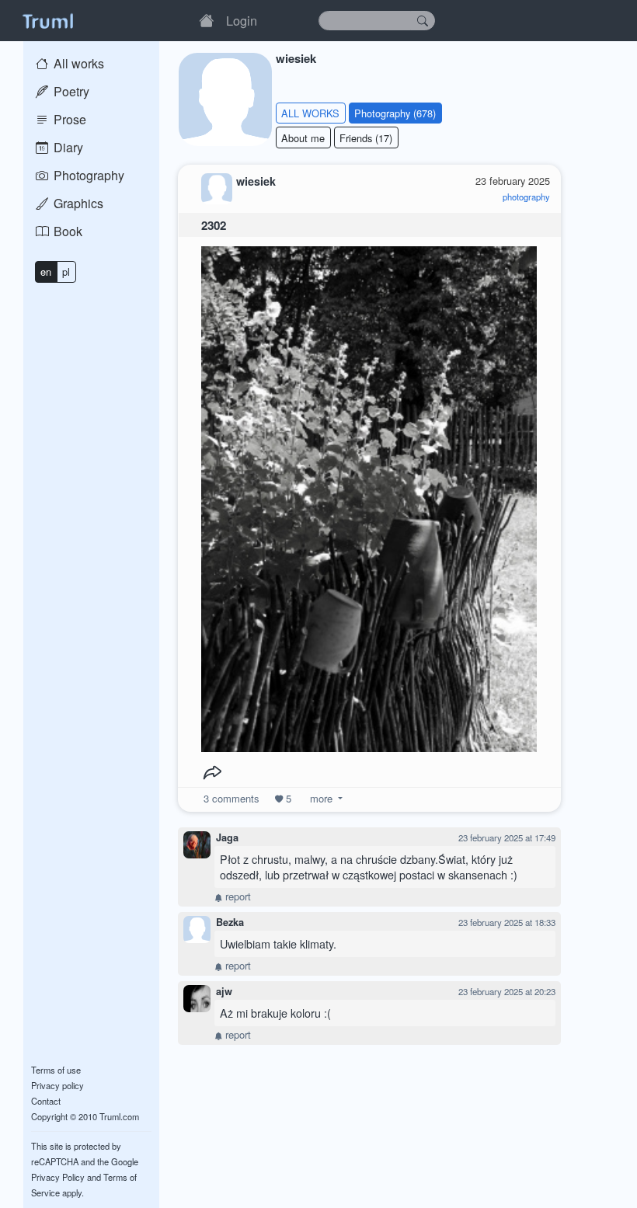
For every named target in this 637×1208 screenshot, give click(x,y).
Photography (87, 175)
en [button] (45, 271)
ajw (224, 991)
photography (526, 196)
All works (77, 63)
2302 (213, 225)
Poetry (69, 91)
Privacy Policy (58, 1177)
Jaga (227, 837)
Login (241, 20)
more (321, 798)
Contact (46, 1101)
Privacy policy (57, 1085)
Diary (66, 147)
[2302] (369, 495)
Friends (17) (365, 138)
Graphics (76, 203)
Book (66, 231)
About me (303, 138)
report (236, 896)
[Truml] (47, 20)
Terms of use (56, 1070)
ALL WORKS (310, 113)
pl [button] (66, 271)
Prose (68, 119)
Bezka (230, 922)
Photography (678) (395, 113)
